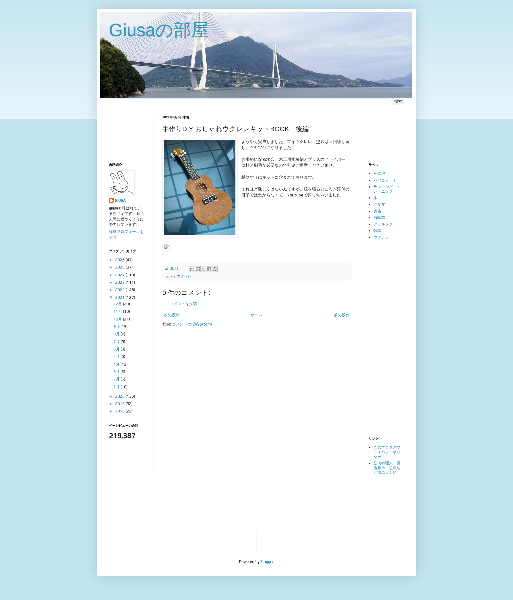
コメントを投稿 (183, 303)
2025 (120, 267)
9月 (117, 326)
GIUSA (120, 200)
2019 (120, 403)
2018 (120, 411)
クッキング (383, 224)
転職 (377, 230)
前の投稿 (341, 315)
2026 (120, 260)
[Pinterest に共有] (215, 269)
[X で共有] (203, 269)
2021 (120, 297)
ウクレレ (184, 276)
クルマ (379, 204)
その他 (379, 173)
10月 (118, 319)
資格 (377, 211)
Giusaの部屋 (159, 30)
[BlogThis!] (198, 269)
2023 (120, 282)
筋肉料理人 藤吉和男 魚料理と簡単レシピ (386, 467)
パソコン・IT (384, 180)
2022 (120, 290)
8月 (117, 334)
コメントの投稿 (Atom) (192, 324)
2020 (120, 396)
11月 (118, 311)
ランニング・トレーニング (386, 189)
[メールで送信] (192, 269)
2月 (117, 379)
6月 (117, 349)
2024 (120, 275)
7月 (117, 341)
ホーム (256, 315)
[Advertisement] (127, 133)
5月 (117, 356)
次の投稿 (171, 315)
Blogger (266, 561)
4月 (117, 364)
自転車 (379, 217)
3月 (117, 371)
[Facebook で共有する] (209, 269)
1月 (117, 387)
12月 (118, 304)
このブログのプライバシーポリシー (386, 452)
